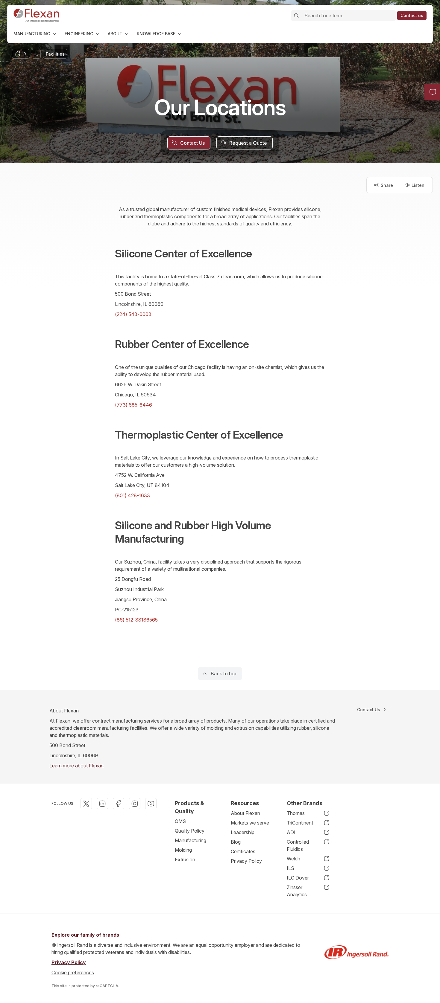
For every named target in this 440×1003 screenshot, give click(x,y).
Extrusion (185, 859)
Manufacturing (190, 840)
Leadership (242, 832)
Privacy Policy (246, 861)
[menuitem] (35, 33)
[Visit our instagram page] (134, 803)
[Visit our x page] (86, 803)
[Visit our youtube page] (151, 803)
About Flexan (245, 813)
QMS (180, 821)
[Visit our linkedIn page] (102, 803)
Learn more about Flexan (76, 766)
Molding (183, 850)
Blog (236, 842)
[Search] (296, 15)
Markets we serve (250, 823)
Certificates (243, 851)
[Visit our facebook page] (118, 803)
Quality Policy (189, 831)
